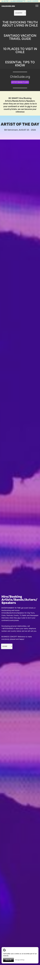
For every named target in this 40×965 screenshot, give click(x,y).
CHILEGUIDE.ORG (8, 6)
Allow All (8, 960)
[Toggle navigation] (36, 6)
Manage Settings (19, 960)
